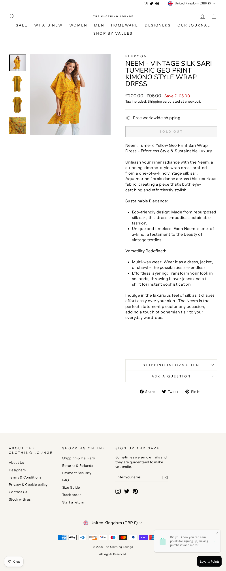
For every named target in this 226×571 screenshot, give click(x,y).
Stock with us (20, 499)
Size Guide (71, 487)
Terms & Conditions (25, 477)
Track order (71, 495)
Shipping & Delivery (78, 458)
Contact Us (18, 492)
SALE (22, 25)
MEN (99, 25)
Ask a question (171, 376)
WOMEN (78, 25)
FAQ (65, 480)
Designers (17, 470)
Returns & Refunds (77, 466)
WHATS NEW (48, 25)
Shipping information (171, 365)
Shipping (155, 101)
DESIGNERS (158, 25)
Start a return (73, 502)
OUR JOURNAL (193, 25)
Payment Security (77, 473)
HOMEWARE (124, 25)
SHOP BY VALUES (113, 33)
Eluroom (136, 56)
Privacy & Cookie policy (28, 484)
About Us (16, 462)
